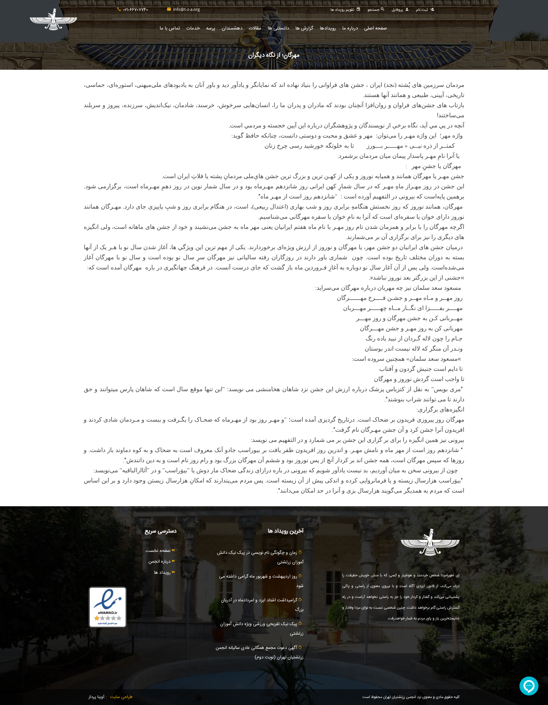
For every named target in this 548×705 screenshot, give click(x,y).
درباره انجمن (160, 562)
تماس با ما (170, 28)
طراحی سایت (121, 697)
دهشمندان (232, 28)
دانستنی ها (278, 28)
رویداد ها (163, 573)
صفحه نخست (159, 551)
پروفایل (397, 10)
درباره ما (350, 28)
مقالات (255, 28)
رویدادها (328, 28)
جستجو (374, 10)
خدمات (193, 28)
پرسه (210, 28)
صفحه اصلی (375, 28)
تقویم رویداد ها (342, 10)
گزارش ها (304, 28)
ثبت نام (422, 10)
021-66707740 (135, 9)
